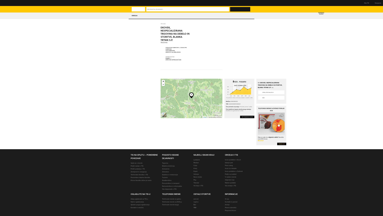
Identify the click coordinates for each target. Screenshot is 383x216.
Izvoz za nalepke (231, 168)
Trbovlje (196, 183)
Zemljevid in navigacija (139, 172)
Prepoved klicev (230, 210)
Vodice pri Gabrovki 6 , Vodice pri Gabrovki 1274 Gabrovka (176, 49)
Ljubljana (196, 160)
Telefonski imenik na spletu (171, 199)
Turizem (165, 177)
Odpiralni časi (229, 180)
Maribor (196, 163)
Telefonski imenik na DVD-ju (172, 202)
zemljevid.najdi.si (267, 92)
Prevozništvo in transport (170, 183)
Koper (195, 171)
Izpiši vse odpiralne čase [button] (173, 60)
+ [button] (163, 81)
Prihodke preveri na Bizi (246, 107)
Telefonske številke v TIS (139, 175)
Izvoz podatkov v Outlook (234, 171)
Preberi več (282, 144)
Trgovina (165, 163)
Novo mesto (197, 177)
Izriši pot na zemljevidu (173, 52)
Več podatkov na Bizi (247, 117)
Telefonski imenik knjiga (170, 205)
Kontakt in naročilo (137, 207)
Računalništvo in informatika (172, 186)
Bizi (263, 98)
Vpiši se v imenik (136, 163)
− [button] (163, 84)
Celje (195, 165)
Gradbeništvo (166, 180)
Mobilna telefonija (168, 166)
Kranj (195, 168)
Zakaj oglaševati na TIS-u (139, 199)
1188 (194, 207)
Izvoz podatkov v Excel (233, 160)
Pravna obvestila (230, 207)
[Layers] (164, 115)
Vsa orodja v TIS (230, 185)
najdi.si (195, 202)
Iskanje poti (229, 163)
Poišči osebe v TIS (137, 166)
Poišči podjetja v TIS (138, 169)
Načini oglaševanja (137, 202)
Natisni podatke (230, 183)
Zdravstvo (165, 172)
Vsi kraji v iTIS (198, 185)
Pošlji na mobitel (230, 174)
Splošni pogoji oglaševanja (140, 205)
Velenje (196, 174)
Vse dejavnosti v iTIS (169, 189)
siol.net (196, 199)
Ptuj (194, 180)
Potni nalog (229, 165)
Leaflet (205, 117)
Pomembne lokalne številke (140, 177)
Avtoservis (165, 169)
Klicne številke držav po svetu (141, 180)
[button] (134, 3)
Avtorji (227, 205)
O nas (227, 199)
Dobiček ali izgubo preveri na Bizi (234, 111)
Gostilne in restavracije (170, 175)
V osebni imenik (230, 177)
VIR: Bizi (163, 24)
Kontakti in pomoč (231, 202)
